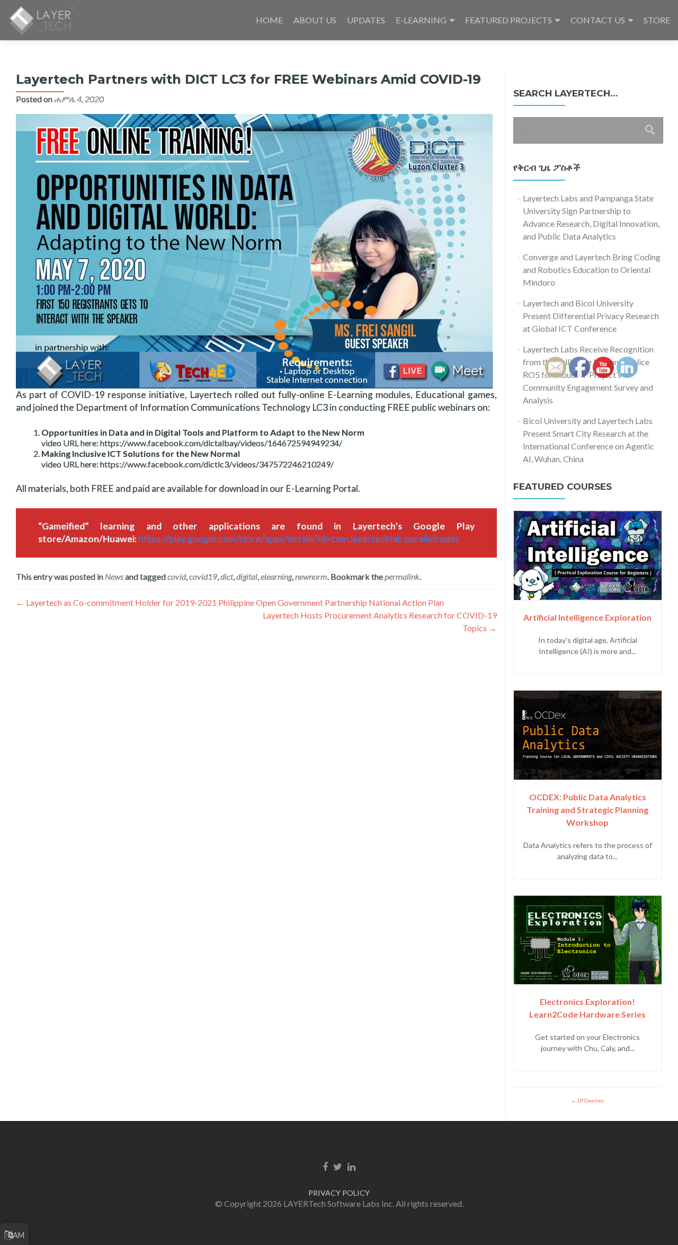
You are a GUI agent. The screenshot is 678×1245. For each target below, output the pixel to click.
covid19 (203, 576)
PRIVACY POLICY (339, 1192)
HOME (269, 20)
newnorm (311, 576)
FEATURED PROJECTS (508, 20)
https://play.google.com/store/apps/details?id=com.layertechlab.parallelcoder (298, 538)
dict (226, 576)
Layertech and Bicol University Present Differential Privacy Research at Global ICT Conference (591, 315)
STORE (657, 20)
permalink (402, 576)
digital (246, 576)
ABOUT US (314, 20)
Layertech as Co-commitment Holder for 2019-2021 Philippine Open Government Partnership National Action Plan (230, 602)
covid (176, 576)
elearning (276, 576)
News (114, 576)
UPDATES (366, 20)
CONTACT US (597, 20)
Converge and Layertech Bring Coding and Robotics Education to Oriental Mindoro (592, 269)
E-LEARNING (421, 20)
